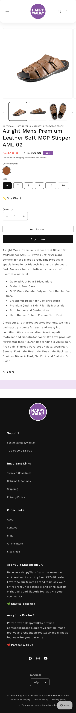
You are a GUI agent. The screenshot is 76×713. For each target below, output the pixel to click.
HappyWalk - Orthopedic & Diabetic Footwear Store (42, 695)
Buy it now (38, 239)
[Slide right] (72, 112)
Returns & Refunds (19, 481)
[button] (7, 11)
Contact (12, 527)
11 (65, 186)
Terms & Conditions (19, 473)
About (10, 519)
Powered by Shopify (20, 700)
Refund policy (41, 700)
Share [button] (10, 371)
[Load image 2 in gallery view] (38, 111)
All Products (15, 543)
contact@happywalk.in (21, 442)
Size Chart (13, 551)
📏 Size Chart (12, 198)
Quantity (8, 209)
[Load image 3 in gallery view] (58, 111)
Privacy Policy (16, 497)
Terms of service (30, 705)
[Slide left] (4, 112)
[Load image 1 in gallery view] (18, 111)
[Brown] (6, 171)
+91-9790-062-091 (19, 450)
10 (51, 185)
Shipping (20, 158)
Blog (10, 535)
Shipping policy (50, 705)
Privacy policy (58, 700)
